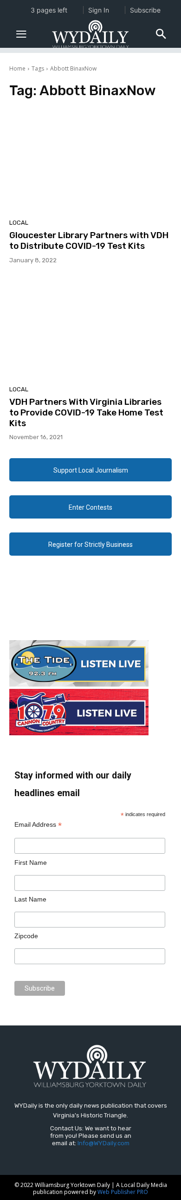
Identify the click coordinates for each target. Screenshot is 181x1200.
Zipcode (26, 936)
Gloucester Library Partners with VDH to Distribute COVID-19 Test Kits (88, 240)
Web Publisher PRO (122, 1192)
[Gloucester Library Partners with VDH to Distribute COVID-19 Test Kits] (90, 161)
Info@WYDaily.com (103, 1143)
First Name (30, 862)
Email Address (38, 824)
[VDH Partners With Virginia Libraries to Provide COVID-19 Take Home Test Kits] (90, 328)
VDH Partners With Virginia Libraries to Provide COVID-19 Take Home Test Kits (86, 412)
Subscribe (145, 10)
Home (17, 68)
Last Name (30, 899)
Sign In (98, 10)
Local (18, 223)
